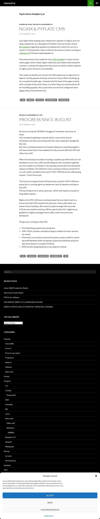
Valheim (8, 367)
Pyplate (40, 100)
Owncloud (43, 256)
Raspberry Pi (47, 24)
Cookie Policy (48, 516)
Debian (30, 100)
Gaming (7, 339)
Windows (10, 428)
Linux (30, 24)
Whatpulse (9, 446)
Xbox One (9, 372)
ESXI (7, 400)
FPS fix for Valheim (11, 297)
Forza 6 (8, 348)
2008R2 (11, 432)
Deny (50, 502)
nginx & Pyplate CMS (42, 28)
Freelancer (9, 358)
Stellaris (8, 362)
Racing (6, 451)
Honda (6, 376)
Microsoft (9, 418)
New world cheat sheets (13, 293)
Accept (50, 495)
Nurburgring (10, 460)
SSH (66, 256)
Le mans (8, 456)
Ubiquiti (8, 442)
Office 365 (11, 423)
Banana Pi (25, 53)
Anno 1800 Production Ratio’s (16, 288)
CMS (22, 100)
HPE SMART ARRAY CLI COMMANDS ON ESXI (23, 302)
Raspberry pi (51, 100)
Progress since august (45, 119)
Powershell (11, 395)
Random (7, 465)
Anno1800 (9, 344)
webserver (64, 100)
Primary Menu (97, 3)
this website (24, 47)
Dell (23, 256)
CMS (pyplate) (58, 59)
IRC (6, 409)
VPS (40, 115)
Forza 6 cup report (12, 353)
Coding (8, 390)
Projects (37, 24)
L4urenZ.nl (9, 3)
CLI (6, 386)
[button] (96, 476)
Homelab (23, 24)
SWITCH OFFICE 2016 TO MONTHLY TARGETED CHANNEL (28, 307)
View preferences (50, 510)
